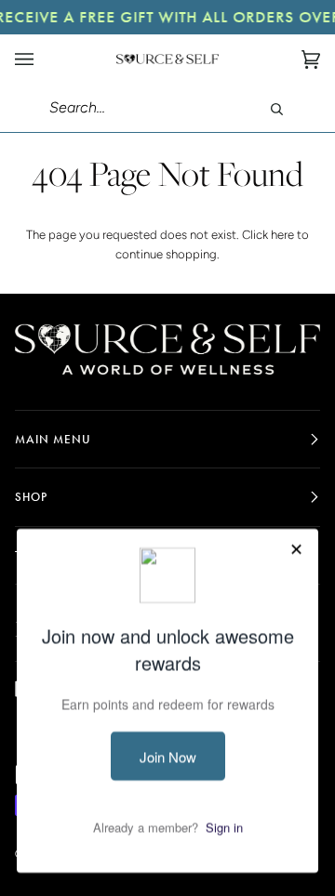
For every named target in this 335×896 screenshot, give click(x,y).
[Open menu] (43, 59)
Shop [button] (31, 497)
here (282, 235)
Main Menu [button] (53, 439)
